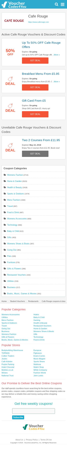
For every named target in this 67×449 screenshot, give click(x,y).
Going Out (11, 250)
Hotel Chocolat (8, 367)
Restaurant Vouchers (16, 275)
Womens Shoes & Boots (18, 243)
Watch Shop (39, 367)
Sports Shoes (39, 361)
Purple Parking (8, 364)
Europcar (37, 350)
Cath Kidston (7, 361)
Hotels (36, 314)
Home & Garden (14, 181)
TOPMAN (6, 353)
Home (4, 301)
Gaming (37, 320)
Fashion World (40, 373)
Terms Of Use (46, 440)
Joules (4, 359)
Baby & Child (13, 231)
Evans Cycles (39, 356)
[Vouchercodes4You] (33, 427)
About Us (19, 440)
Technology (12, 225)
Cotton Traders (8, 356)
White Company (40, 370)
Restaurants (33, 301)
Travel (10, 206)
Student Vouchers (17, 301)
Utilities (10, 281)
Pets (9, 256)
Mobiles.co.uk (7, 370)
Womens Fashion (15, 175)
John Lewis (38, 376)
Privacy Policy (32, 440)
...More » (56, 55)
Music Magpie (39, 359)
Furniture (11, 262)
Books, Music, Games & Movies (22, 293)
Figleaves (38, 353)
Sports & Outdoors (15, 193)
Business (11, 287)
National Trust (7, 376)
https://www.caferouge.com (38, 22)
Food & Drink (13, 212)
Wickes (5, 373)
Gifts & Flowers (14, 268)
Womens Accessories (17, 218)
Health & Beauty (14, 187)
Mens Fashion (13, 200)
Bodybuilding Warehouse (12, 350)
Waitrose (37, 364)
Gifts (9, 237)
